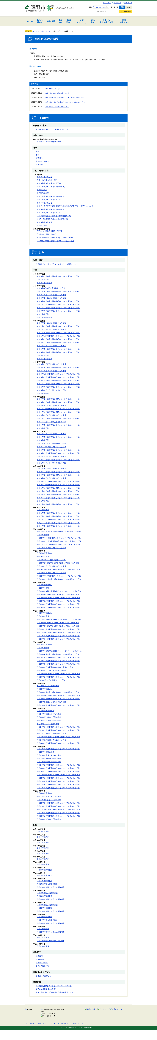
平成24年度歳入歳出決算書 (47, 920)
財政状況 (39, 158)
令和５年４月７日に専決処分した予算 (51, 390)
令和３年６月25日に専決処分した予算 (51, 456)
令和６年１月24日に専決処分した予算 (51, 371)
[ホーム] (35, 7)
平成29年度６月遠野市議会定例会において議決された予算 (59, 579)
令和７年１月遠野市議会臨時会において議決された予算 (58, 333)
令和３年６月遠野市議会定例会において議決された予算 (58, 460)
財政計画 (39, 165)
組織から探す (107, 3)
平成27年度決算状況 (44, 881)
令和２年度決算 (43, 853)
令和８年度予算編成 (44, 283)
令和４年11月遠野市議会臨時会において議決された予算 (58, 412)
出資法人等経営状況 (43, 976)
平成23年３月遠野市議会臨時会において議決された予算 (58, 803)
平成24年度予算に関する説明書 (49, 714)
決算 (37, 155)
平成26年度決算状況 (44, 896)
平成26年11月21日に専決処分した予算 (51, 670)
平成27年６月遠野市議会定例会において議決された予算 (58, 639)
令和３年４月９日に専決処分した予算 (51, 463)
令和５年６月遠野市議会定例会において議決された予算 (58, 387)
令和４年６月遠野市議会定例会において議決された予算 (58, 425)
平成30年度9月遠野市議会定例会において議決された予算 (59, 538)
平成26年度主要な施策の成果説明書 (50, 899)
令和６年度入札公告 (44, 222)
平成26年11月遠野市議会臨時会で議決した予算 (55, 667)
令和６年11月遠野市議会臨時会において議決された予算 (58, 339)
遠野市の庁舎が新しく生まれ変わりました (52, 129)
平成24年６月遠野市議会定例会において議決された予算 (58, 727)
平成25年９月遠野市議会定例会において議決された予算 (58, 699)
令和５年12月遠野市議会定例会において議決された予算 (58, 377)
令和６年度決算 (43, 831)
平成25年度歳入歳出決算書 (47, 905)
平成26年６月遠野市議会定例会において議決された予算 (58, 657)
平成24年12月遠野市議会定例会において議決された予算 (58, 737)
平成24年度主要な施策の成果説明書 (50, 923)
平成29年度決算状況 (44, 870)
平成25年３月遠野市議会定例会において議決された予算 (58, 730)
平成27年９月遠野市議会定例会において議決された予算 (58, 636)
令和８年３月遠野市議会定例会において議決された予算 (58, 291)
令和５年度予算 (43, 393)
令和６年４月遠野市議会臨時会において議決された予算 (58, 352)
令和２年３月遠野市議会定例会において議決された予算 (58, 513)
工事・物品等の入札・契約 (47, 180)
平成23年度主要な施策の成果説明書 (50, 932)
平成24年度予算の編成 (45, 711)
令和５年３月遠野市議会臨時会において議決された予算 (58, 399)
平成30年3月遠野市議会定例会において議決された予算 (58, 563)
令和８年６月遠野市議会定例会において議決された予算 (65, 102)
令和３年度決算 (43, 848)
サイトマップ (117, 3)
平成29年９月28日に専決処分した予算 (51, 573)
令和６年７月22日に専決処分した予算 (51, 346)
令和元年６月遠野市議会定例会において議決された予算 (58, 526)
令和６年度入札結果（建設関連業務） (51, 209)
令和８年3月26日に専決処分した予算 (51, 288)
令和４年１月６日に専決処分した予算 (51, 443)
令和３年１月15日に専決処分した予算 (51, 478)
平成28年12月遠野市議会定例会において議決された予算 (58, 598)
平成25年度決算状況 (44, 908)
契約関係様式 (42, 190)
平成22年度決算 (43, 937)
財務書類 (39, 956)
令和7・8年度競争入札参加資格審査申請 (52, 219)
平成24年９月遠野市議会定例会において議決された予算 (58, 743)
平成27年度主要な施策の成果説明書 (50, 887)
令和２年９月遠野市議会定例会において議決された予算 (58, 491)
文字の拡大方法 (63, 1023)
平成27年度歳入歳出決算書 (47, 884)
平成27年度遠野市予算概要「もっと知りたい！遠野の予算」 (60, 619)
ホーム (35, 31)
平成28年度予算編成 (44, 585)
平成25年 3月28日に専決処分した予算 (51, 733)
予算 (37, 152)
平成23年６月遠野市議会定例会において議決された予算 (58, 778)
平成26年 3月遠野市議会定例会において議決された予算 (58, 692)
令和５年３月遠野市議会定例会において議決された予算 (58, 402)
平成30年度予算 (43, 535)
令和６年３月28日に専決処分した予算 (51, 364)
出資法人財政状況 (42, 161)
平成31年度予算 (43, 510)
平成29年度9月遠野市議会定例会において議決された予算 (59, 576)
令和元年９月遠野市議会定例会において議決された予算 (58, 523)
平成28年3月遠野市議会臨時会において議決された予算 (58, 626)
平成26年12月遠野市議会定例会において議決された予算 (58, 674)
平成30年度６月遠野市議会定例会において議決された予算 (59, 531)
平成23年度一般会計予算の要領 (49, 758)
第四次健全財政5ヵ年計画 (46, 989)
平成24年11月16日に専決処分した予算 (51, 740)
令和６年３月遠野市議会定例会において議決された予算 (58, 367)
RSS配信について (78, 1023)
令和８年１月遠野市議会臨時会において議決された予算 (58, 301)
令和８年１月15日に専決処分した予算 (51, 298)
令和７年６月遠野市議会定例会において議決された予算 (58, 311)
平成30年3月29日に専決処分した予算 (51, 560)
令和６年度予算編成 (44, 359)
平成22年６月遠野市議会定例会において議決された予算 (58, 816)
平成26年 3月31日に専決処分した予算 (51, 702)
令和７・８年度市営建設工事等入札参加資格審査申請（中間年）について (65, 206)
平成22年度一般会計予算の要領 (49, 800)
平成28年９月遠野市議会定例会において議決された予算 (58, 604)
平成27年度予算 (43, 616)
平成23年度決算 (43, 929)
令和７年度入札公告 (44, 203)
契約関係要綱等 (43, 193)
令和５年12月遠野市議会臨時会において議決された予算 (58, 374)
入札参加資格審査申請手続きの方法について (54, 216)
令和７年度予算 (43, 314)
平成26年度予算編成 (44, 644)
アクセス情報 (30, 1023)
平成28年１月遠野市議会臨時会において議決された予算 (58, 629)
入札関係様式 (42, 226)
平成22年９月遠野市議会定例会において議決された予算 (58, 813)
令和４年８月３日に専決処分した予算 (51, 422)
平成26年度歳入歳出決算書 (47, 893)
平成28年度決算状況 (44, 875)
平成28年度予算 (43, 588)
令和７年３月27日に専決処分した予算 (51, 323)
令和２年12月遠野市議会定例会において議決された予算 (58, 485)
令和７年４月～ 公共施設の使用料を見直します (54, 992)
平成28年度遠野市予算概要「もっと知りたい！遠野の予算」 (60, 591)
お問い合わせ (128, 3)
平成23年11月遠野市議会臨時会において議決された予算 (58, 788)
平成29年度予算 (43, 556)
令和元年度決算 (43, 859)
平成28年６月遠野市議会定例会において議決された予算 (58, 607)
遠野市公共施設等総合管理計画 (49, 142)
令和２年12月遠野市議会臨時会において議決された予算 (58, 481)
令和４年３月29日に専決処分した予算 (51, 434)
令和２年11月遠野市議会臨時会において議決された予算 (58, 488)
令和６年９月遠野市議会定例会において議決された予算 (58, 342)
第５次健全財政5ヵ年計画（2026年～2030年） (54, 986)
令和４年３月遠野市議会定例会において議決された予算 (58, 437)
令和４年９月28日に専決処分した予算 (51, 415)
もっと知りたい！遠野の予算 (48, 686)
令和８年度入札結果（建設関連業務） (51, 187)
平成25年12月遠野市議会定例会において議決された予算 (58, 695)
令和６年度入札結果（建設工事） (49, 213)
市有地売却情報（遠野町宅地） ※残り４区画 (55, 238)
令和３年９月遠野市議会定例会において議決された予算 (58, 450)
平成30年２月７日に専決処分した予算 (51, 566)
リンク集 (52, 1023)
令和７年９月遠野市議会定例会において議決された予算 (58, 308)
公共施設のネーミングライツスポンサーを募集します (64, 98)
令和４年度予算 (43, 428)
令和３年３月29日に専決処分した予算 (51, 468)
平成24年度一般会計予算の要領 (49, 717)
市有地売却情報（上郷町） (47, 234)
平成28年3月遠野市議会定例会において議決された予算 (58, 623)
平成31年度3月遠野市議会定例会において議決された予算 (59, 544)
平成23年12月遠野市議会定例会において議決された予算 (58, 775)
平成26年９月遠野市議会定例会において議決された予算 (58, 664)
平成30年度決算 (43, 864)
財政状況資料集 (42, 963)
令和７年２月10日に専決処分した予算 (51, 329)
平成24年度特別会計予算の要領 (49, 720)
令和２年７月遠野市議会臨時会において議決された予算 (58, 494)
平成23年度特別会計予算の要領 (49, 762)
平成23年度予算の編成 (45, 752)
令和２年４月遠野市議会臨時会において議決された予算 (58, 504)
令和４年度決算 (43, 842)
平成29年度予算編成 (44, 553)
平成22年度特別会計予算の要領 (49, 819)
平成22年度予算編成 (44, 793)
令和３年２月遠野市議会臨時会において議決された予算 (58, 475)
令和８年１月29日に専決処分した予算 (51, 295)
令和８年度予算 (43, 279)
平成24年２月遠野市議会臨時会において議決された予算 (58, 771)
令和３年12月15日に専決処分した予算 (51, 447)
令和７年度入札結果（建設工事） (49, 199)
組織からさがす (45, 31)
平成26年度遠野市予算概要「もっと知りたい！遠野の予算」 (60, 651)
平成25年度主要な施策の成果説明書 (50, 911)
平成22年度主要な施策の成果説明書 (50, 941)
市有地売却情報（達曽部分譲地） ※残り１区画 (55, 241)
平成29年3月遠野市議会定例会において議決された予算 (58, 594)
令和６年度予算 (43, 355)
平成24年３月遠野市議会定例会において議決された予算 (58, 768)
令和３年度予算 (43, 440)
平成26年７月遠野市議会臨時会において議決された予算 (58, 661)
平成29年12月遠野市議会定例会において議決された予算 (58, 569)
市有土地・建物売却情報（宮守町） (58, 93)
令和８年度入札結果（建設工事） (57, 107)
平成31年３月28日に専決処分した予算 (51, 548)
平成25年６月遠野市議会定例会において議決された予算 (58, 705)
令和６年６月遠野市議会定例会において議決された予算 (58, 349)
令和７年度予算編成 (44, 317)
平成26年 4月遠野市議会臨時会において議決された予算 (58, 654)
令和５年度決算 (43, 837)
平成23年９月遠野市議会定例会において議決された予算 (58, 749)
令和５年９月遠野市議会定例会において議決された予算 (58, 380)
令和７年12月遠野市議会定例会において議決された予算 (58, 304)
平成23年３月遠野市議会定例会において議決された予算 (58, 806)
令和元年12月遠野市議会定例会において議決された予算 (58, 519)
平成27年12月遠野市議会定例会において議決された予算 (58, 632)
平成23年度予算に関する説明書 (49, 755)
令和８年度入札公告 (52, 89)
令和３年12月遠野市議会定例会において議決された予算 (58, 453)
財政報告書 (40, 959)
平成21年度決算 (43, 946)
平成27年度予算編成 (44, 613)
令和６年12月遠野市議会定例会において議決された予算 (58, 336)
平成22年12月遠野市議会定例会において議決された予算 (58, 809)
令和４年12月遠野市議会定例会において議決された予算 (58, 409)
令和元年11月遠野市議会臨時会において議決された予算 (58, 516)
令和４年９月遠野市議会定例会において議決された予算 (58, 418)
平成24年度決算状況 (44, 917)
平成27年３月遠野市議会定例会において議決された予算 (58, 677)
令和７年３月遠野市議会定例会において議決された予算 (58, 326)
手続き (40, 21)
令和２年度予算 (43, 501)
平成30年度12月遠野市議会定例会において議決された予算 (59, 541)
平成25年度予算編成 (44, 689)
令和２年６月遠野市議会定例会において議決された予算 (58, 498)
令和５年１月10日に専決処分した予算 (51, 405)
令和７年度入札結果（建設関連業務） (51, 196)
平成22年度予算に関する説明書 (49, 796)
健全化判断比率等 (42, 966)
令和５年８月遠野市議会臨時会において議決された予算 (58, 384)
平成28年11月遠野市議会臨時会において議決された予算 (58, 601)
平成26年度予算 (43, 648)
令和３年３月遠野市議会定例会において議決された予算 (58, 472)
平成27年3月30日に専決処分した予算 (51, 680)
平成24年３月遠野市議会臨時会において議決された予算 (58, 765)
